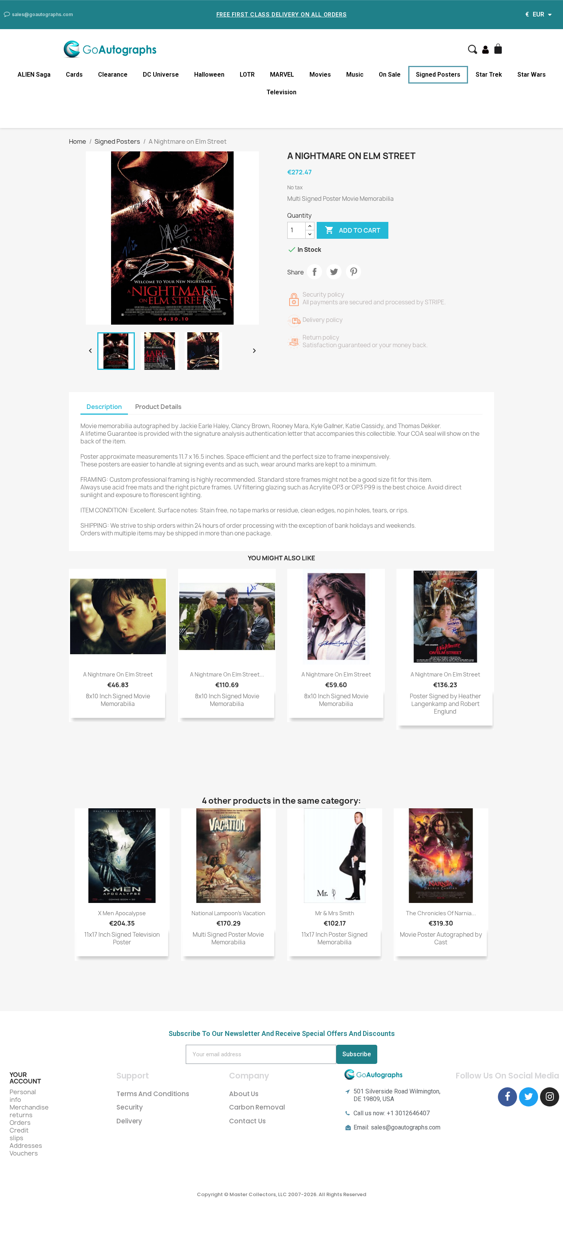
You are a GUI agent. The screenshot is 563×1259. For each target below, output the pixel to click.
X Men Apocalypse (122, 913)
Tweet (334, 271)
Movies (320, 74)
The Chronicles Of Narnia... (441, 913)
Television (281, 92)
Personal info (23, 1096)
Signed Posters (438, 74)
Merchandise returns (29, 1111)
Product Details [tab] (158, 406)
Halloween (209, 74)
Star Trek (489, 74)
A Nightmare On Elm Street (118, 674)
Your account (25, 1078)
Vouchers (24, 1153)
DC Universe (161, 74)
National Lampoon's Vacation (228, 913)
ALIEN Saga (34, 74)
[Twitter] (528, 1096)
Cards (74, 74)
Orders (20, 1122)
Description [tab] (104, 406)
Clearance (113, 74)
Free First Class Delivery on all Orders (281, 14)
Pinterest (353, 271)
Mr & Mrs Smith (334, 913)
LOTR (247, 74)
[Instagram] (549, 1096)
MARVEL (282, 74)
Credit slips (19, 1134)
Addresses (26, 1145)
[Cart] (499, 49)
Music (354, 74)
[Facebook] (507, 1096)
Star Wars (531, 74)
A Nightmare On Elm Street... (227, 674)
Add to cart (352, 230)
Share (314, 271)
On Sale (390, 74)
